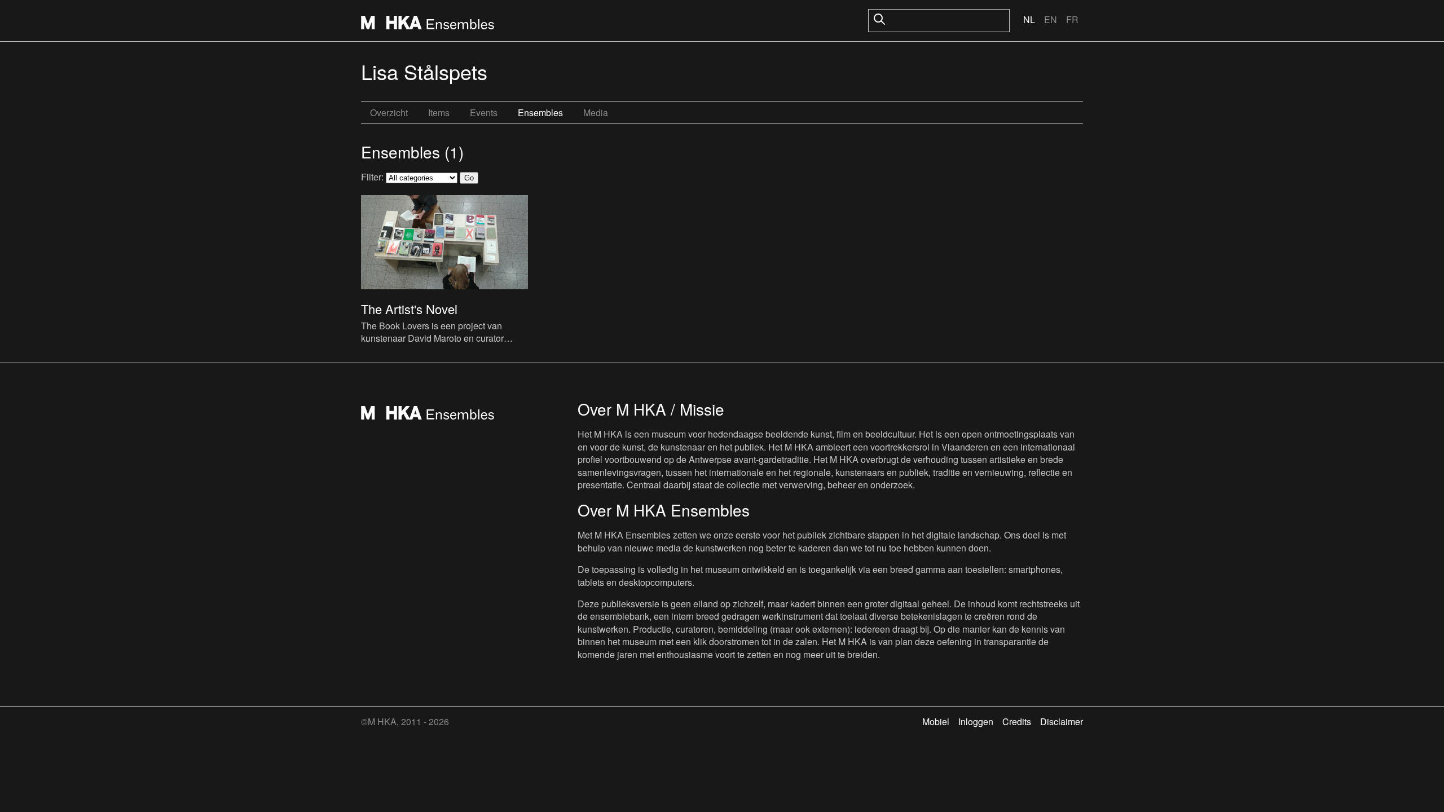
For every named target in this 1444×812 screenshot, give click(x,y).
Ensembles (540, 112)
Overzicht (389, 112)
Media (595, 112)
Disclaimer (1061, 721)
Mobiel (935, 721)
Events (484, 112)
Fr (1072, 19)
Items (439, 112)
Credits (1016, 721)
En (1050, 19)
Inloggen (975, 721)
